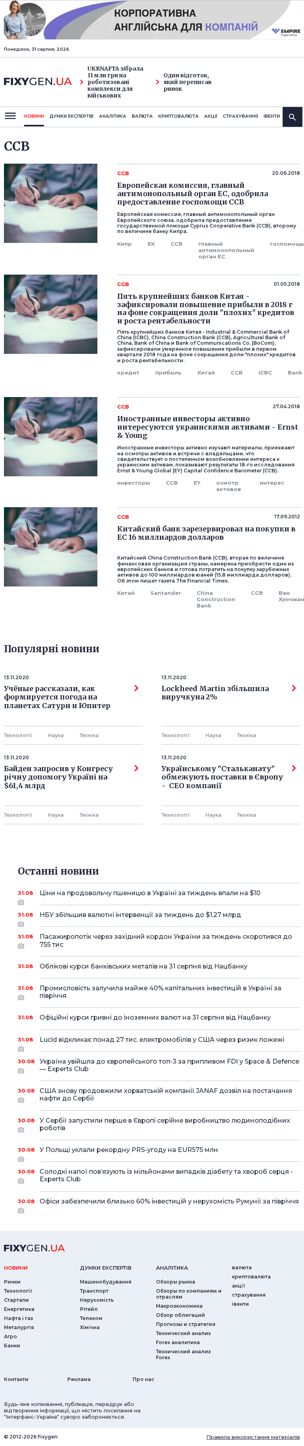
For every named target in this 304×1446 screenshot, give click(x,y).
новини (34, 116)
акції (210, 116)
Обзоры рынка (175, 1282)
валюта (142, 116)
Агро (10, 1336)
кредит (128, 372)
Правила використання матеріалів (253, 1437)
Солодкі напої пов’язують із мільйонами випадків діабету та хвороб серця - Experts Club (166, 1175)
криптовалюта (178, 116)
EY (197, 482)
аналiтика (172, 1268)
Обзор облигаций (180, 1315)
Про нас (143, 1379)
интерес (272, 482)
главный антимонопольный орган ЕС (226, 250)
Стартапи (16, 1300)
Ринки (12, 1282)
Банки (12, 1346)
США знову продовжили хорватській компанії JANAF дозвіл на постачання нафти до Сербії (166, 1094)
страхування (240, 116)
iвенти (272, 116)
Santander (165, 593)
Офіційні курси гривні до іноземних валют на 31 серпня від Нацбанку (155, 1017)
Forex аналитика (178, 1342)
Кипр (124, 244)
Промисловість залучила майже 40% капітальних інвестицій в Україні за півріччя (160, 991)
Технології (18, 735)
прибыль (168, 372)
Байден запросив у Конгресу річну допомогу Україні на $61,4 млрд (58, 777)
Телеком (91, 1318)
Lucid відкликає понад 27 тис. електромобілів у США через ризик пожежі (162, 1039)
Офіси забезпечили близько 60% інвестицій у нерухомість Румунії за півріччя (169, 1201)
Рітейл (89, 1309)
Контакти (16, 1379)
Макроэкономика (179, 1306)
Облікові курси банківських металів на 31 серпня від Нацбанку (143, 966)
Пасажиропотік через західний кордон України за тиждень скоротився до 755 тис (166, 940)
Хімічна (90, 1327)
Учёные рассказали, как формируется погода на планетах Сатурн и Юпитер (57, 697)
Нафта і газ (18, 1318)
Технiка (89, 735)
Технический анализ (183, 1333)
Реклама (79, 1379)
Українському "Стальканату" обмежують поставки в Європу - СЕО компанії (222, 777)
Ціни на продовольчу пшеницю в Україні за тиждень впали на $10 (150, 893)
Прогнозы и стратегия (185, 1324)
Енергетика (19, 1309)
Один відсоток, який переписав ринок (187, 82)
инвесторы (133, 482)
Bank (295, 372)
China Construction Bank (216, 599)
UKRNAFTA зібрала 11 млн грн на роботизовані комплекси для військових (115, 82)
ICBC (265, 372)
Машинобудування (105, 1282)
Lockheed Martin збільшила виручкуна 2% (215, 693)
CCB (176, 244)
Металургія (19, 1327)
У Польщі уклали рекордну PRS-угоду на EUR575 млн (129, 1150)
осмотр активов (228, 485)
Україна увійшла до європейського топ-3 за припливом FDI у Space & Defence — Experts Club (169, 1065)
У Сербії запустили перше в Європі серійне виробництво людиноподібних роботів (165, 1124)
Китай (206, 372)
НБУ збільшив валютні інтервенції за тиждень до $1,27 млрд (140, 915)
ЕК (151, 244)
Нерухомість (97, 1300)
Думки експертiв (71, 116)
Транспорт (94, 1291)
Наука (56, 735)
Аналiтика (112, 116)
